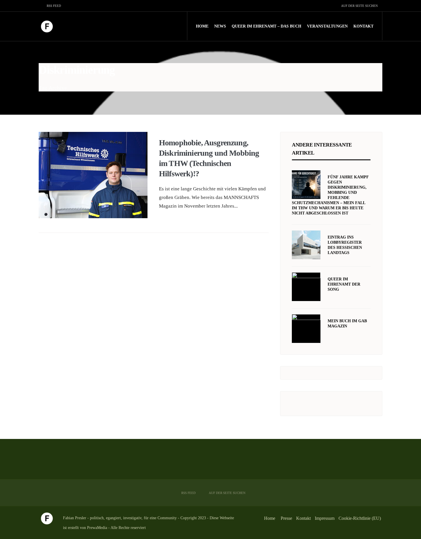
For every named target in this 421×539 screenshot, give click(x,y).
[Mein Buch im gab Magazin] (306, 328)
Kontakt (363, 26)
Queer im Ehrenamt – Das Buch (266, 26)
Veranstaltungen (327, 26)
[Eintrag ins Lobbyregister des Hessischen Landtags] (306, 245)
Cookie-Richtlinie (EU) (360, 518)
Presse (286, 518)
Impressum (325, 518)
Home (202, 26)
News (220, 26)
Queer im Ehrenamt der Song (344, 284)
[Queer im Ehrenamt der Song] (306, 286)
